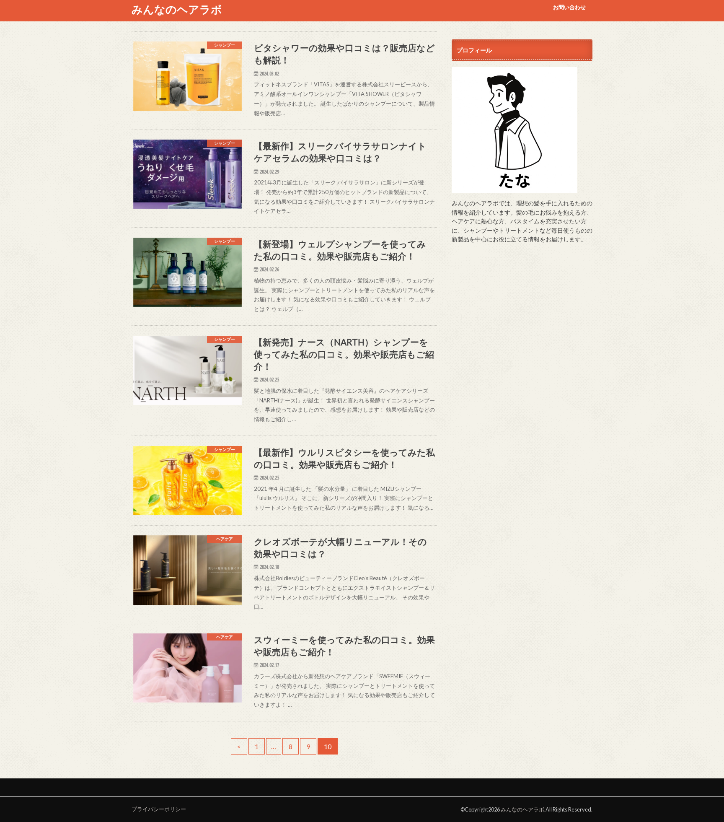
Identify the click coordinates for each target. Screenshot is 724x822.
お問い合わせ (569, 7)
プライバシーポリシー (159, 809)
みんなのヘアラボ (177, 9)
